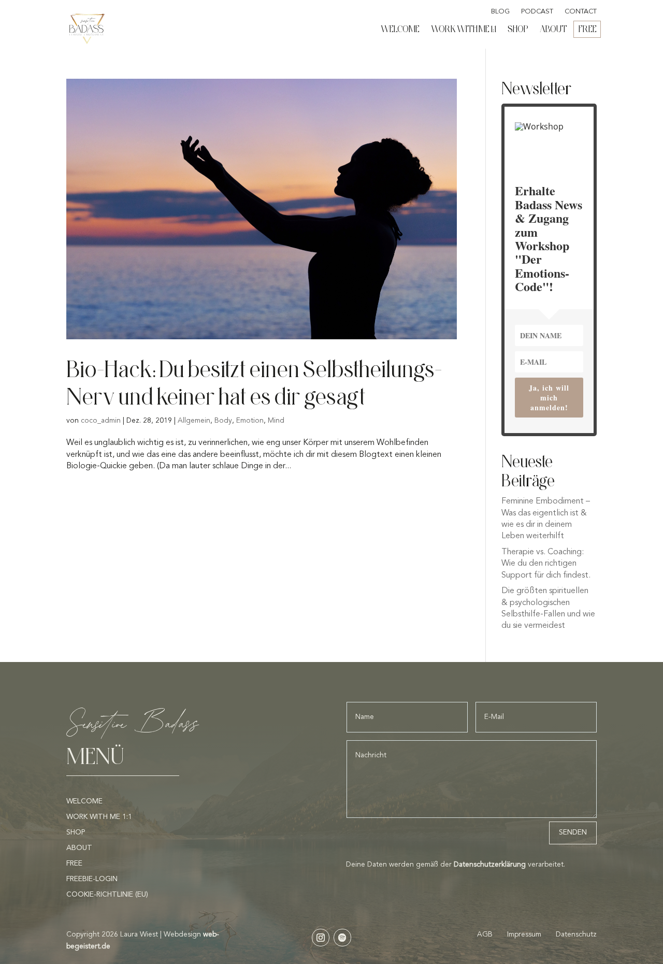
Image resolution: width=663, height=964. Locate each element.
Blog (500, 11)
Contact (581, 11)
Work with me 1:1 (463, 29)
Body (223, 420)
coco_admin (101, 420)
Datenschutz (576, 934)
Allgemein (194, 420)
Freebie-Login (92, 879)
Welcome (400, 29)
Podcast (537, 11)
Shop (518, 29)
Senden (573, 832)
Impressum (524, 934)
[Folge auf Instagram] (320, 937)
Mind (276, 420)
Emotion (250, 420)
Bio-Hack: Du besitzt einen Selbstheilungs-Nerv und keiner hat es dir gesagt (254, 382)
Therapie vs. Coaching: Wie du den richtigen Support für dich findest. (545, 564)
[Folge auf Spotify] (342, 937)
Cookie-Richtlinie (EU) (107, 894)
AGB (486, 934)
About (553, 29)
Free (588, 29)
